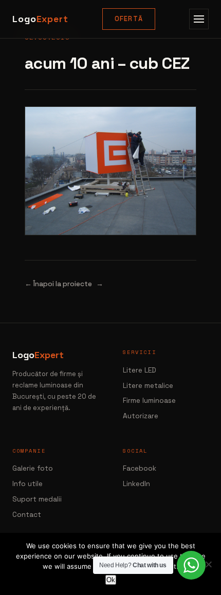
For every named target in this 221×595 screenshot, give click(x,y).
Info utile (27, 483)
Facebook (139, 468)
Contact (26, 514)
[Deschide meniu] (199, 19)
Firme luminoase (149, 400)
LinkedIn (136, 483)
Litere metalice (148, 385)
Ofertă (129, 18)
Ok (110, 580)
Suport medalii (37, 499)
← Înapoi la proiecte (58, 284)
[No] (208, 564)
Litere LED (139, 370)
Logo (40, 19)
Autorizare (140, 416)
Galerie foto (32, 468)
